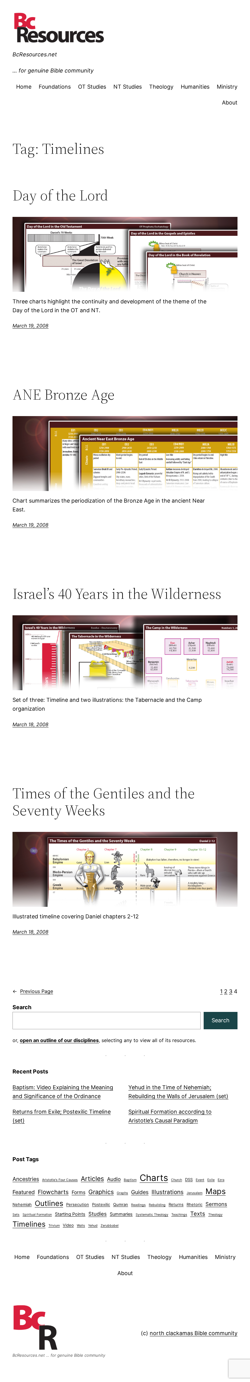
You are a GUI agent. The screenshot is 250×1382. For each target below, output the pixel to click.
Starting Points (70, 1214)
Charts (154, 1177)
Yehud (93, 1226)
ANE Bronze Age (63, 394)
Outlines (49, 1203)
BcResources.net (34, 54)
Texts (197, 1213)
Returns (176, 1204)
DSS (189, 1179)
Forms (78, 1192)
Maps (215, 1191)
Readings (138, 1205)
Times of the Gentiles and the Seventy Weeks (103, 802)
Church (176, 1180)
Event (200, 1180)
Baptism (130, 1180)
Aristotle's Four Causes (60, 1180)
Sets (16, 1215)
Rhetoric (194, 1204)
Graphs (122, 1193)
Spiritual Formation (37, 1215)
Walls (81, 1226)
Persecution (77, 1204)
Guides (139, 1192)
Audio (114, 1179)
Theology (215, 1215)
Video (68, 1225)
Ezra (221, 1180)
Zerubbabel (110, 1226)
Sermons (216, 1204)
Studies (97, 1214)
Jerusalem (194, 1193)
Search (21, 1007)
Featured (23, 1192)
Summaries (121, 1214)
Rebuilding (157, 1205)
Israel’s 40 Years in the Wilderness (116, 594)
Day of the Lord (60, 195)
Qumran (120, 1204)
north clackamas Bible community (194, 1333)
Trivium (54, 1226)
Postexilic (101, 1204)
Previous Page (32, 991)
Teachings (179, 1215)
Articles (92, 1178)
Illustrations (168, 1192)
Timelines (28, 1224)
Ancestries (25, 1179)
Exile (211, 1180)
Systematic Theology (152, 1215)
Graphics (101, 1192)
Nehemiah (22, 1204)
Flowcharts (53, 1192)
